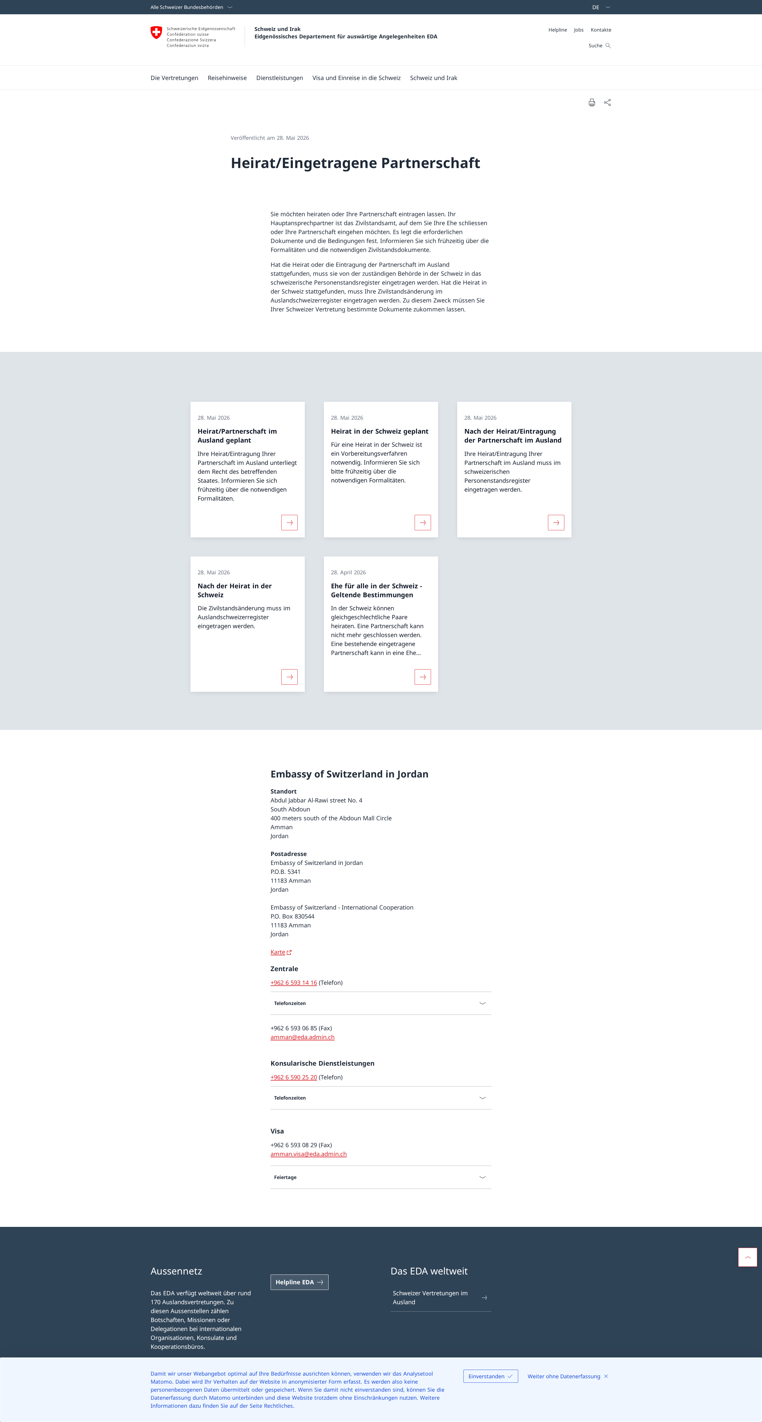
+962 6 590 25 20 (294, 1077)
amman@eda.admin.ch (303, 1037)
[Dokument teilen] (607, 102)
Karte (278, 952)
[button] (174, 78)
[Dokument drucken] (591, 102)
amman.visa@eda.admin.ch (309, 1154)
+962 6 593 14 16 (294, 983)
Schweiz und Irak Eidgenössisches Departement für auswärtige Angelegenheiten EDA (345, 32)
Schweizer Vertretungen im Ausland (430, 1297)
